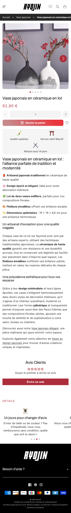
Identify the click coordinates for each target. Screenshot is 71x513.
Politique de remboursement (46, 502)
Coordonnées (46, 505)
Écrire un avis (35, 381)
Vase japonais (23, 17)
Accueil (6, 17)
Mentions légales (33, 505)
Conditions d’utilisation (35, 507)
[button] (4, 6)
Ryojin (38, 499)
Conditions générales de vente (14, 505)
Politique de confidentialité (24, 502)
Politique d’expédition (60, 505)
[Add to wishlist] (67, 122)
